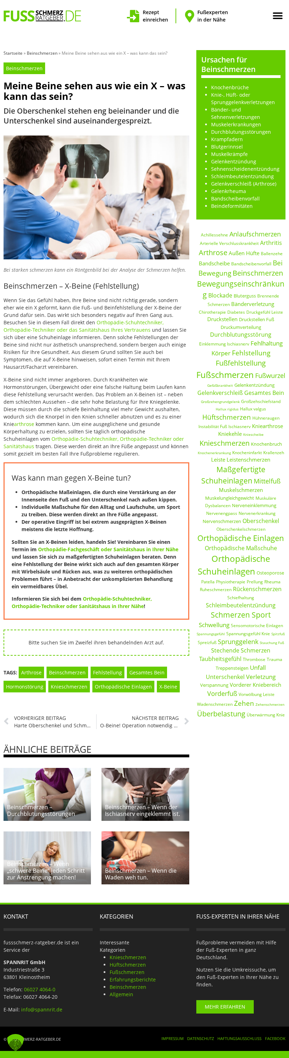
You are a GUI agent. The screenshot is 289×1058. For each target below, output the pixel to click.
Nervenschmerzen (222, 521)
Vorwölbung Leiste (257, 694)
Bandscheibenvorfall (251, 264)
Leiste (218, 459)
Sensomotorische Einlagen (257, 626)
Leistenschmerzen (248, 459)
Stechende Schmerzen (240, 650)
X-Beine (168, 686)
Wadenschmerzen (215, 704)
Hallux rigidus (227, 409)
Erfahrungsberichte (133, 979)
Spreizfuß (207, 642)
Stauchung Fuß (272, 642)
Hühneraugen (265, 418)
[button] (277, 16)
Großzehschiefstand (261, 401)
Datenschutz (200, 1038)
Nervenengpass (221, 513)
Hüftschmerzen (226, 417)
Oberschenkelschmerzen (240, 529)
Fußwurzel (270, 375)
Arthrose (31, 672)
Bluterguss (245, 296)
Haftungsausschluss (239, 1038)
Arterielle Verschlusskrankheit (229, 243)
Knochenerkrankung (214, 452)
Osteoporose (270, 573)
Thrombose (254, 659)
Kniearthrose (267, 425)
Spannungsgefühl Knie (248, 634)
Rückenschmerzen (257, 589)
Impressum (172, 1038)
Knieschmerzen (69, 686)
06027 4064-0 (39, 989)
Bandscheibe (214, 263)
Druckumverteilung (241, 327)
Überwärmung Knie (266, 715)
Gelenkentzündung (254, 385)
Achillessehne (214, 235)
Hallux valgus (253, 409)
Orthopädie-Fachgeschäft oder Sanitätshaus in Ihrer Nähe (108, 549)
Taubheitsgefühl (220, 659)
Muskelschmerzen (241, 489)
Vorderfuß (222, 693)
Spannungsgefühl (211, 633)
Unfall (258, 667)
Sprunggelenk (238, 641)
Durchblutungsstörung (240, 334)
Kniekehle (230, 433)
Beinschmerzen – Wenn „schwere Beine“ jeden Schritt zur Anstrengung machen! (46, 870)
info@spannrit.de (41, 1009)
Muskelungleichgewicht (229, 498)
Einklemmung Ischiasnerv (224, 344)
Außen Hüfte (244, 253)
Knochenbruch (266, 444)
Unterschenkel (225, 677)
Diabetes (236, 312)
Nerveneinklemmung (254, 505)
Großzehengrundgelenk (220, 401)
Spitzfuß (278, 633)
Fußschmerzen (225, 374)
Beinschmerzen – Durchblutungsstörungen (41, 810)
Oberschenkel (260, 521)
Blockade (220, 295)
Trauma (274, 659)
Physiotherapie (230, 582)
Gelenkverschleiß (220, 393)
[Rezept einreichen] (133, 16)
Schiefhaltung (240, 598)
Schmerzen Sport (241, 615)
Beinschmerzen (42, 53)
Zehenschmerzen (270, 704)
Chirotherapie (212, 312)
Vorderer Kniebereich (255, 684)
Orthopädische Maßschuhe (241, 548)
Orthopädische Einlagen (123, 686)
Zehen (244, 703)
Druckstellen (222, 319)
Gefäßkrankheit (220, 385)
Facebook (275, 1038)
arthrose (24, 424)
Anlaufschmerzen (255, 234)
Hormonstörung (24, 686)
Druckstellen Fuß (256, 319)
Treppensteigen (232, 668)
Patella (208, 582)
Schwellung (214, 625)
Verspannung (214, 685)
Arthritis (271, 243)
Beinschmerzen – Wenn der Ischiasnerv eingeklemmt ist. (142, 810)
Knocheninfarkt (247, 453)
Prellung (255, 582)
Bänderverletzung (252, 303)
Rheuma (272, 582)
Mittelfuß (267, 481)
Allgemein (121, 994)
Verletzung (261, 677)
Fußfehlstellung (241, 363)
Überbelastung (221, 714)
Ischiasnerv (239, 426)
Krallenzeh (273, 453)
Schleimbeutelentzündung (241, 605)
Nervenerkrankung (257, 513)
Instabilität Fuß (212, 426)
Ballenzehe (272, 254)
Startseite (13, 53)
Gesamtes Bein (147, 672)
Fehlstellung (107, 672)
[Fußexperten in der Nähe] (189, 16)
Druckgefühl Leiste (264, 312)
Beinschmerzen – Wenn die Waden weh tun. (141, 874)
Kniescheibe (253, 434)
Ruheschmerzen (216, 590)
